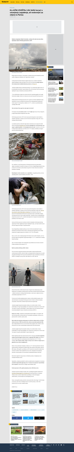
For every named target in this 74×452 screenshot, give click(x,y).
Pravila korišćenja (48, 445)
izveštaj (14, 412)
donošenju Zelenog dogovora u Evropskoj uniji (21, 373)
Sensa (41, 448)
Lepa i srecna (35, 448)
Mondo (11, 448)
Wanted (47, 448)
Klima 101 (35, 84)
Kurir (16, 448)
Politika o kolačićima (34, 445)
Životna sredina (12, 7)
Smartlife (28, 448)
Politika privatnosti (41, 445)
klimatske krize (22, 125)
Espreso (22, 448)
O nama (28, 445)
